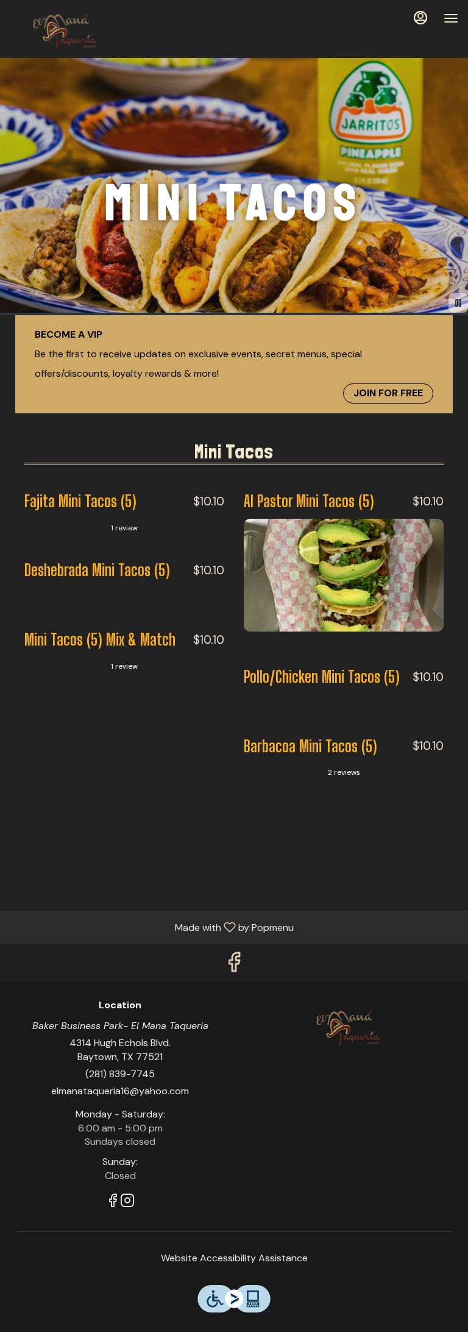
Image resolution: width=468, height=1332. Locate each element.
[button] (124, 504)
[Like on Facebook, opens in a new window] (234, 965)
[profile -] (420, 17)
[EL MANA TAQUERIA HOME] (64, 30)
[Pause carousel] (458, 303)
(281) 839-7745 (120, 1073)
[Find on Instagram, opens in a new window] (127, 1202)
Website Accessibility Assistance (234, 1258)
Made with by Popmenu (151, 927)
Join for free (388, 392)
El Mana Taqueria (347, 1027)
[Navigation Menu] (451, 18)
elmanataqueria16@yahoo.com (120, 1090)
